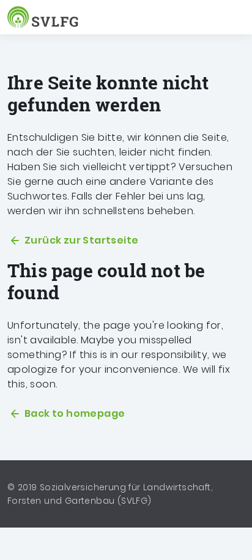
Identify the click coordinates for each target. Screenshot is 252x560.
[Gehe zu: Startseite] (45, 17)
